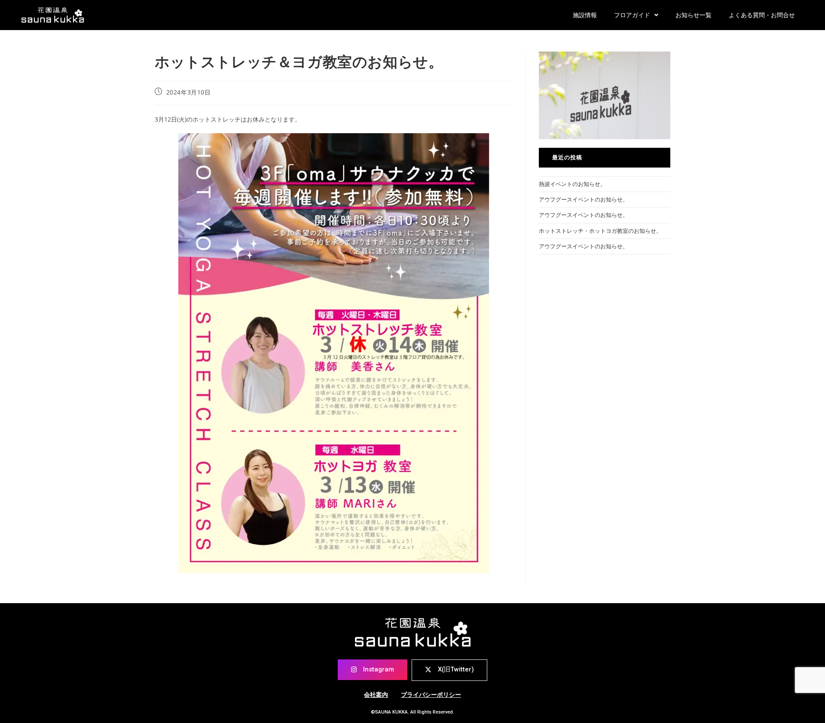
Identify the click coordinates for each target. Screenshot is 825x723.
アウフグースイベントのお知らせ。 (583, 199)
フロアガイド (632, 15)
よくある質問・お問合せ (762, 15)
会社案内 (376, 694)
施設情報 (585, 15)
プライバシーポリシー (431, 694)
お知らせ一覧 (693, 15)
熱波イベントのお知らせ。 (572, 184)
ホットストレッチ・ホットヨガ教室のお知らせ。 (600, 231)
